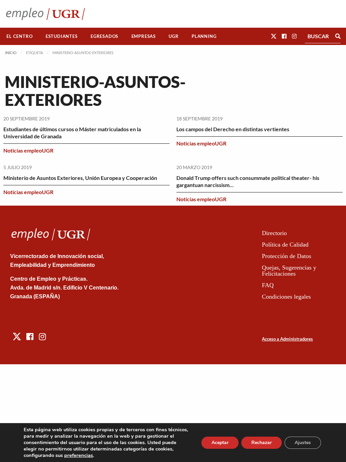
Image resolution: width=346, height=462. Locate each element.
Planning (204, 36)
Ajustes (303, 442)
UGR (173, 36)
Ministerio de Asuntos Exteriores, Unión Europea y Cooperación (80, 178)
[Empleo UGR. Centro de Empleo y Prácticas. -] (45, 14)
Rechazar (261, 442)
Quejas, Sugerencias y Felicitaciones (289, 270)
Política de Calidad (285, 244)
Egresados (104, 36)
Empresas (143, 36)
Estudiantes (62, 36)
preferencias (78, 455)
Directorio (274, 233)
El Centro (19, 36)
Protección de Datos (286, 256)
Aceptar (220, 442)
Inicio (11, 52)
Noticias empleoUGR (28, 150)
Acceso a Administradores (287, 339)
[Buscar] (338, 36)
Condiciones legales (286, 296)
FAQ (268, 285)
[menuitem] (19, 36)
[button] (273, 36)
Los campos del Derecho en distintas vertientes (232, 129)
